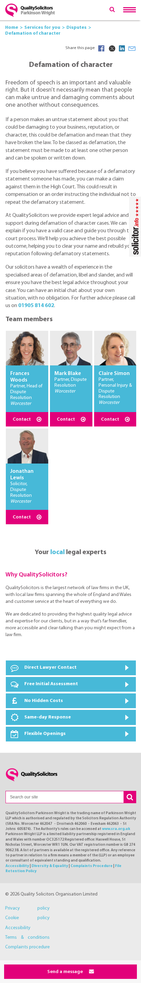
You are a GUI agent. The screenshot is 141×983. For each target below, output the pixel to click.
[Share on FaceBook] (101, 48)
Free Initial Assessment (51, 684)
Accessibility (17, 866)
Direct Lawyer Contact (50, 667)
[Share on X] (111, 48)
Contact (22, 419)
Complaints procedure (27, 947)
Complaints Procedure (91, 866)
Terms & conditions (27, 937)
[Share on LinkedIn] (122, 48)
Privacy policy (27, 908)
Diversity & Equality (49, 866)
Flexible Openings (45, 733)
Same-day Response (47, 717)
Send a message (65, 971)
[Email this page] (132, 48)
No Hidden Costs (43, 700)
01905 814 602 (36, 305)
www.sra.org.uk (116, 829)
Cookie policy (27, 918)
